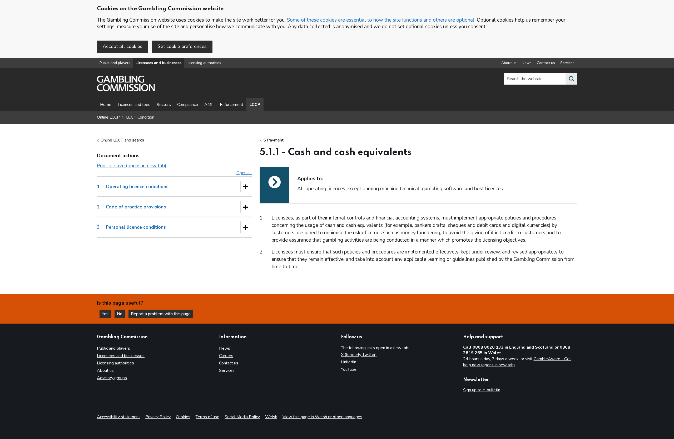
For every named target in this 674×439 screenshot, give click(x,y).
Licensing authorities (204, 62)
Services (567, 62)
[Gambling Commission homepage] (126, 90)
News (527, 62)
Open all (244, 172)
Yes (106, 314)
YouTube (348, 369)
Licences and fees (134, 105)
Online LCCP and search (122, 140)
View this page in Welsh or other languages (322, 417)
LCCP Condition (140, 117)
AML (209, 105)
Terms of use (207, 417)
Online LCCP (108, 117)
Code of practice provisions (131, 207)
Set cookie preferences (182, 46)
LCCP (255, 105)
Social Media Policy (242, 417)
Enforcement (231, 105)
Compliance (187, 105)
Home (105, 105)
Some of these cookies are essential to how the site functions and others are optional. (381, 20)
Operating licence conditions (132, 186)
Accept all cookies (122, 46)
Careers (226, 356)
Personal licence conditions (131, 227)
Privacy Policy (158, 417)
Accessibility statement (118, 417)
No (121, 314)
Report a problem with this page (161, 314)
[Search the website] (571, 79)
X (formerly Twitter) (359, 355)
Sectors (164, 105)
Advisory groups (112, 378)
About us (509, 62)
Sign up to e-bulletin (481, 390)
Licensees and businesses (158, 62)
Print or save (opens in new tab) (131, 165)
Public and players (115, 62)
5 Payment (273, 140)
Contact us (546, 62)
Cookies (183, 417)
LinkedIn (348, 362)
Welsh (271, 417)
